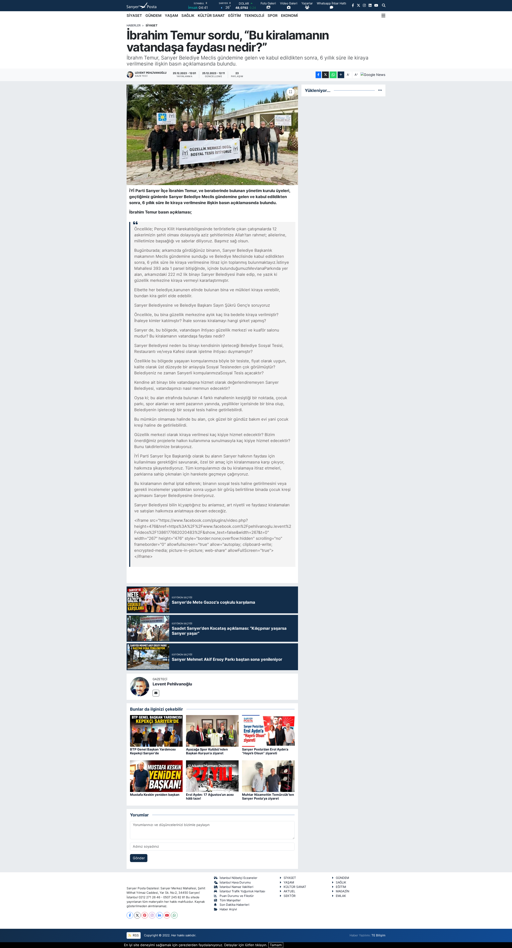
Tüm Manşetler (230, 900)
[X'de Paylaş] (325, 75)
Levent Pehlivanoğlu (172, 684)
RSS (135, 935)
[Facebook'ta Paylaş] (318, 75)
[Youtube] (167, 915)
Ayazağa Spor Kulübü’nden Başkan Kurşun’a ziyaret (207, 751)
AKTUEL (289, 891)
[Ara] (383, 5)
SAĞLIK (187, 15)
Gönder (139, 858)
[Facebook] (130, 915)
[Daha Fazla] (341, 75)
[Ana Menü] (383, 15)
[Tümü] (380, 90)
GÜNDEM (153, 15)
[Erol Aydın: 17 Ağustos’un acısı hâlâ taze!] (212, 776)
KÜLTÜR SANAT (211, 15)
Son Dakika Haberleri (234, 905)
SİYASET (134, 15)
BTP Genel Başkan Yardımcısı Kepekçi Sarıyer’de (153, 751)
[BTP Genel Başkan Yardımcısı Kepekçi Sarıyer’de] (156, 731)
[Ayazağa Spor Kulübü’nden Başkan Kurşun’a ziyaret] (212, 731)
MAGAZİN (342, 891)
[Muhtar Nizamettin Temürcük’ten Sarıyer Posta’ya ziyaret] (268, 776)
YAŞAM (171, 15)
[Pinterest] (144, 915)
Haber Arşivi (228, 909)
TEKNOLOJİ (254, 15)
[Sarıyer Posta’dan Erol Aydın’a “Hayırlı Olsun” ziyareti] (268, 731)
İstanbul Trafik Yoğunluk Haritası (242, 891)
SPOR (273, 15)
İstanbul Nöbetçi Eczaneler (238, 878)
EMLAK (341, 896)
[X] (137, 915)
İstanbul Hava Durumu (235, 882)
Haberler (134, 25)
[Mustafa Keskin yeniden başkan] (156, 776)
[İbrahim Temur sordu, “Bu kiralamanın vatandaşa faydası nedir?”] (212, 135)
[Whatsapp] (174, 915)
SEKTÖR (290, 896)
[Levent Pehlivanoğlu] (139, 686)
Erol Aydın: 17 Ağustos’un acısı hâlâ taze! (210, 796)
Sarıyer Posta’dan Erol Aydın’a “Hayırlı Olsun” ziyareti (265, 751)
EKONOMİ (289, 15)
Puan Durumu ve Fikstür (237, 896)
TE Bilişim (378, 935)
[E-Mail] (156, 693)
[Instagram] (152, 915)
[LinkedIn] (159, 915)
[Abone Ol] (373, 74)
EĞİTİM (234, 15)
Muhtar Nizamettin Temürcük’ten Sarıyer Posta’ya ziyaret (268, 796)
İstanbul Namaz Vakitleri (236, 887)
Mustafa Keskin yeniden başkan (154, 795)
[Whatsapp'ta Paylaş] (333, 75)
